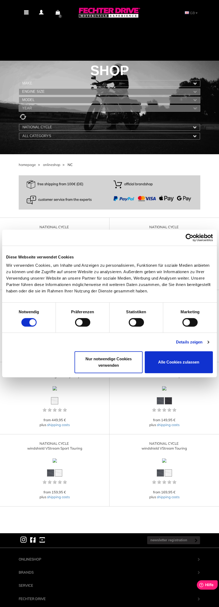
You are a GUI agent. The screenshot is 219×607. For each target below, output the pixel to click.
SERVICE (26, 585)
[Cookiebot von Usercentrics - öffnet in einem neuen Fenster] (189, 238)
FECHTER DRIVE (32, 599)
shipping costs (58, 425)
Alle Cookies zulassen (178, 362)
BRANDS (26, 572)
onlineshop (51, 165)
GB (192, 13)
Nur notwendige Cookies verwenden (108, 362)
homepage (27, 165)
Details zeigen (189, 342)
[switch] (82, 322)
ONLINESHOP (30, 559)
